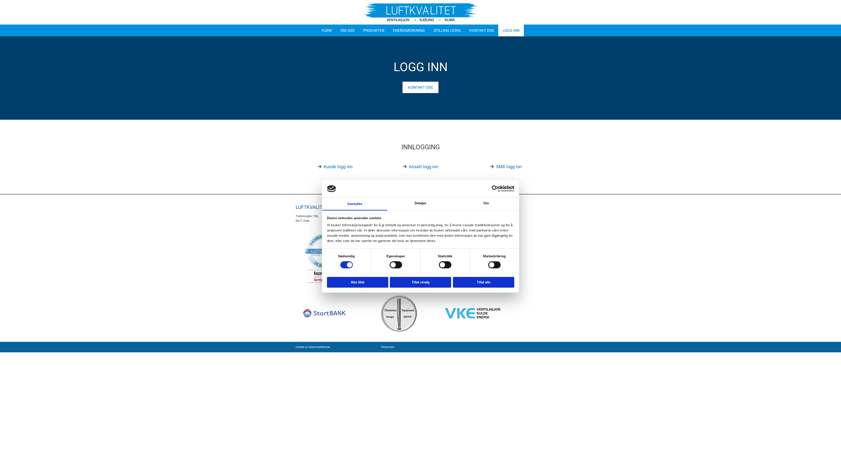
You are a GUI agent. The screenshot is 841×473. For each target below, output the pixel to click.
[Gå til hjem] (420, 12)
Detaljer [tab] (421, 203)
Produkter (373, 30)
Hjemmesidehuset (319, 347)
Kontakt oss (481, 30)
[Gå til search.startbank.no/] (324, 313)
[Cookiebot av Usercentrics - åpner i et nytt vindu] (495, 188)
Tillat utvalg (420, 282)
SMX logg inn (509, 166)
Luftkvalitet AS (315, 207)
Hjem (327, 30)
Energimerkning (409, 30)
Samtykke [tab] (354, 204)
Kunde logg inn (338, 166)
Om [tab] (486, 203)
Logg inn (511, 30)
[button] (420, 87)
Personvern (387, 347)
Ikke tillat (357, 282)
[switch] (396, 264)
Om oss (347, 30)
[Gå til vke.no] (484, 313)
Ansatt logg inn (423, 166)
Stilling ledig (447, 30)
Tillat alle (483, 282)
